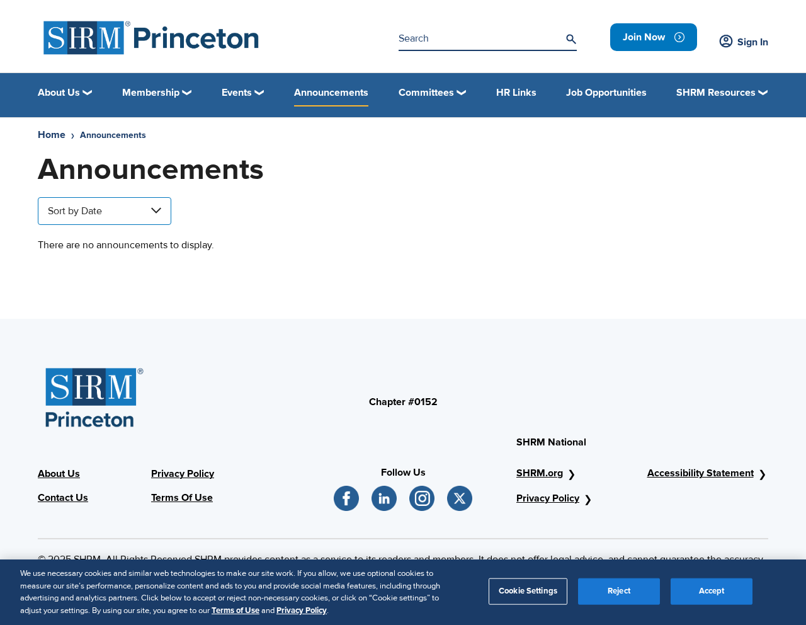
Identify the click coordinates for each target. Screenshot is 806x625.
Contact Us (63, 497)
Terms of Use (235, 610)
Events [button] (237, 92)
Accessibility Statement (700, 473)
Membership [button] (150, 92)
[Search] (571, 39)
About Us (59, 473)
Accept (712, 591)
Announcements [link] (331, 92)
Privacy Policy (182, 473)
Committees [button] (426, 92)
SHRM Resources (716, 92)
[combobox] (104, 211)
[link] (653, 37)
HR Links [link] (516, 92)
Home (51, 135)
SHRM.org (539, 473)
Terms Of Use (182, 497)
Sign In (752, 42)
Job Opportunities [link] (606, 92)
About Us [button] (59, 92)
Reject (619, 591)
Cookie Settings (528, 591)
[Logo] (151, 38)
